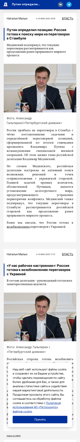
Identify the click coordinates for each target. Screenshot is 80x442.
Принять (40, 419)
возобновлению (18, 226)
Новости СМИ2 (14, 436)
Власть (67, 18)
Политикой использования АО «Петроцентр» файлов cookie (37, 407)
